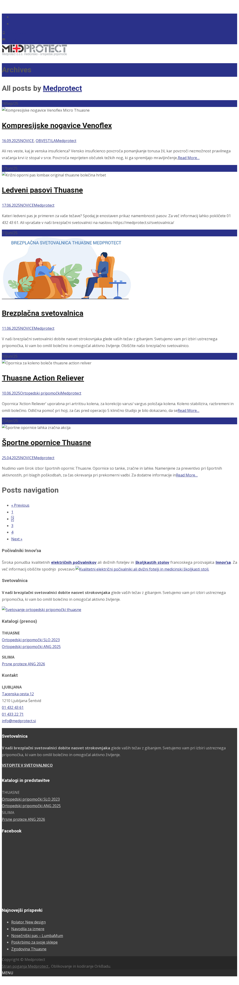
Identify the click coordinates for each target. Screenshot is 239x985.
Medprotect (62, 88)
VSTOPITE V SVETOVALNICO (27, 765)
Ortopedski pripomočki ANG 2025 (31, 646)
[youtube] (13, 23)
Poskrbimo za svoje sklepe (34, 942)
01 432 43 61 (17, 34)
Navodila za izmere (27, 928)
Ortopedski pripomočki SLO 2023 (31, 639)
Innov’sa (223, 562)
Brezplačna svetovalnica (42, 313)
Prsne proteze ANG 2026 (23, 663)
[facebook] (13, 16)
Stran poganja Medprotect (25, 966)
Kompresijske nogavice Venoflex (57, 125)
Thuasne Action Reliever (43, 377)
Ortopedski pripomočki (40, 393)
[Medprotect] (34, 54)
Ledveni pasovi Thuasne (42, 190)
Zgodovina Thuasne (28, 949)
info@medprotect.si (24, 40)
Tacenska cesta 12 (18, 693)
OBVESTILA (46, 140)
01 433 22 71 (13, 714)
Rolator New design (28, 922)
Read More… (189, 157)
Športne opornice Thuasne (46, 442)
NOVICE (27, 140)
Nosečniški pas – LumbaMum (37, 935)
